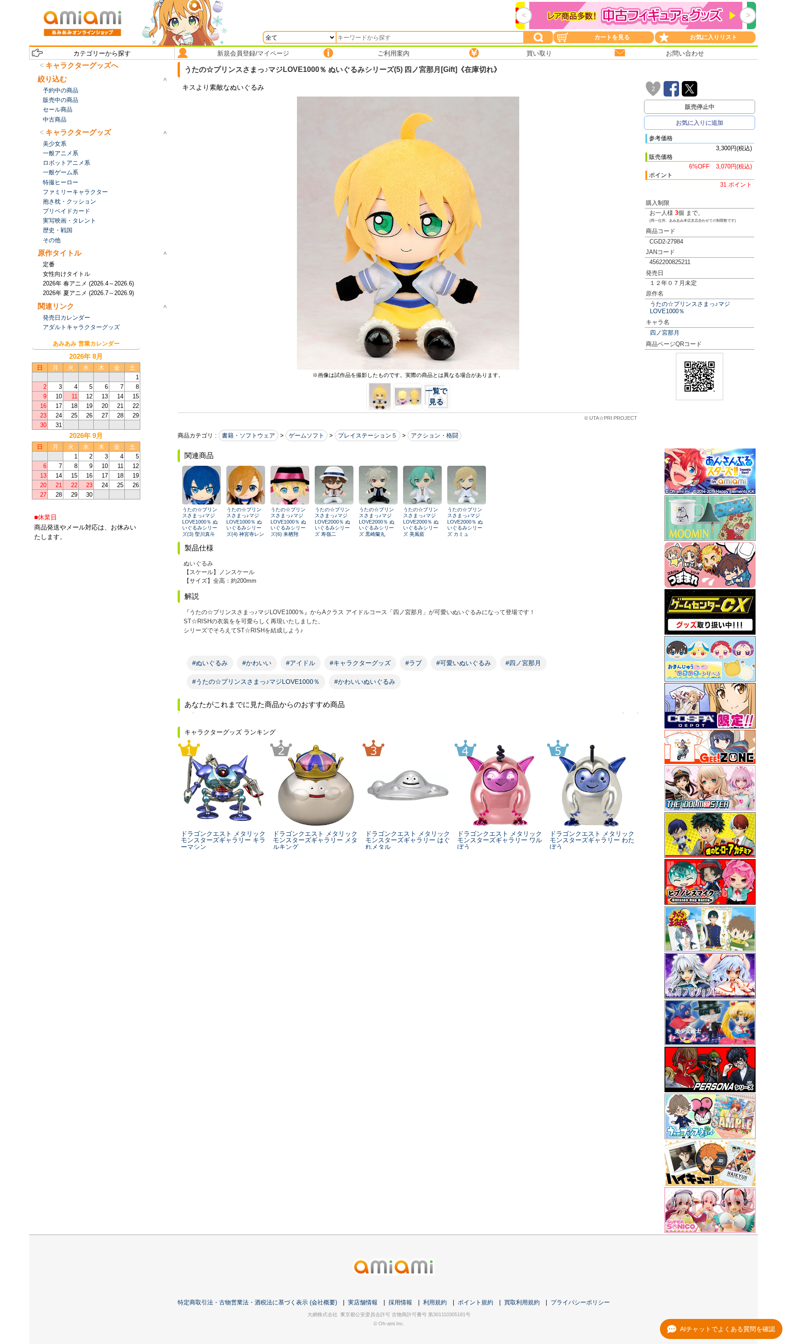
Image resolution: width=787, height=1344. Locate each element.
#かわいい (256, 663)
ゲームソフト (306, 435)
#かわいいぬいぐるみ (364, 681)
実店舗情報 (363, 1302)
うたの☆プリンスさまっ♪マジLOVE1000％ (690, 307)
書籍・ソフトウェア (248, 435)
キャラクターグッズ (78, 132)
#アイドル (300, 663)
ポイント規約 (475, 1302)
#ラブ (413, 663)
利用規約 (435, 1302)
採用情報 (400, 1302)
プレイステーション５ (367, 435)
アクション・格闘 (434, 435)
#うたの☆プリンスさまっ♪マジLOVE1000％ (256, 681)
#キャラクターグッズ (360, 663)
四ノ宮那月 (665, 332)
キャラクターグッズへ (82, 65)
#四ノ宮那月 (523, 663)
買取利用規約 (522, 1302)
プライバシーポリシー (580, 1302)
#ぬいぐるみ (210, 663)
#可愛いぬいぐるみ (463, 663)
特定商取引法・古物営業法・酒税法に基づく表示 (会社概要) (257, 1302)
